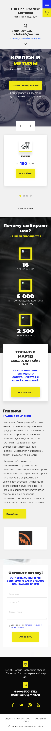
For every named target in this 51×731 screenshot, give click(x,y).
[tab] (20, 196)
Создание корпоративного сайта (25, 726)
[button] (46, 12)
